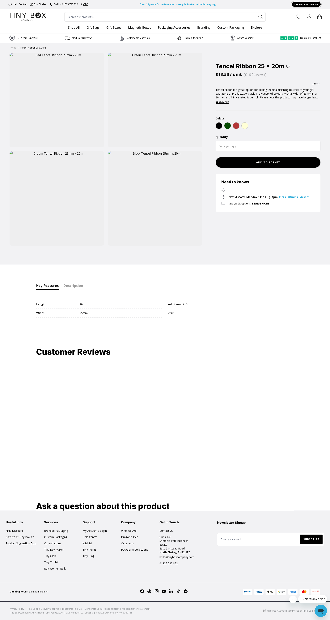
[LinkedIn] (171, 591)
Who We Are (129, 530)
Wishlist (87, 543)
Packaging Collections (134, 549)
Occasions (127, 543)
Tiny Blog (88, 556)
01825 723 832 (168, 563)
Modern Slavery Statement (136, 608)
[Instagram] (156, 591)
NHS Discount (14, 530)
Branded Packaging (56, 530)
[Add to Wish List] (288, 66)
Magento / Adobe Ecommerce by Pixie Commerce (293, 610)
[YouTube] (163, 591)
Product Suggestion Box (21, 543)
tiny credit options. (249, 203)
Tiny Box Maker (54, 549)
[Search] (262, 17)
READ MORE (222, 102)
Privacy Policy (17, 608)
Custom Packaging (55, 537)
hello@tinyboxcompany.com (176, 557)
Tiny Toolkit (51, 562)
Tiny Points (89, 549)
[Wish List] (298, 16)
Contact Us (166, 530)
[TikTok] (178, 591)
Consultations (52, 543)
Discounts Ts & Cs (72, 608)
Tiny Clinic (50, 556)
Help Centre (90, 537)
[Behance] (185, 591)
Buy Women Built (55, 568)
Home (13, 47)
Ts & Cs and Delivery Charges (43, 608)
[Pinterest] (149, 591)
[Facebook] (142, 591)
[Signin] (309, 16)
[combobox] (165, 17)
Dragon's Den (129, 537)
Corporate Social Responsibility (102, 608)
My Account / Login (95, 530)
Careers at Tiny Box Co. (20, 537)
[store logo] (27, 16)
